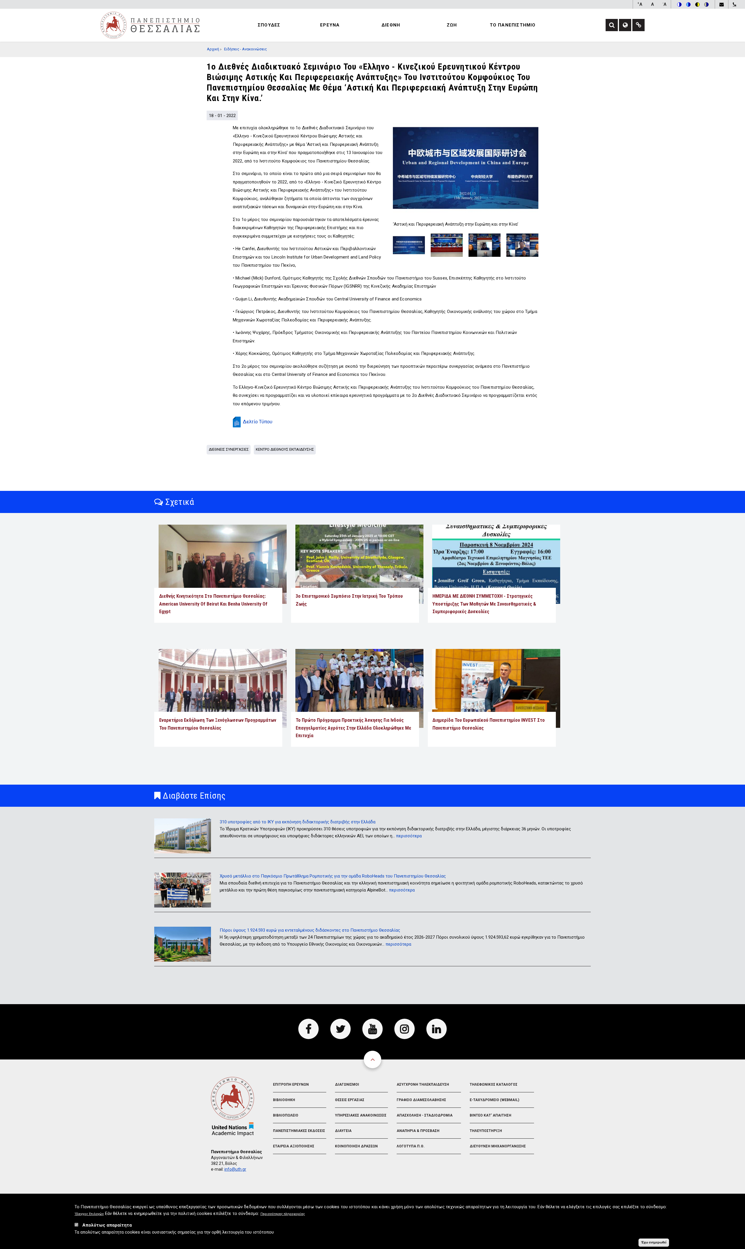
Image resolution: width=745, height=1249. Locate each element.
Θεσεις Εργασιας (349, 1100)
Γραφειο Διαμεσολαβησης (421, 1100)
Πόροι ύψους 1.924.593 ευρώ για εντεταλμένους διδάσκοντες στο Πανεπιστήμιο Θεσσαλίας (310, 930)
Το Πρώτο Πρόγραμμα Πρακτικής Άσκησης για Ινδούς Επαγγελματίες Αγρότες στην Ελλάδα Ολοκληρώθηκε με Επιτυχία (353, 727)
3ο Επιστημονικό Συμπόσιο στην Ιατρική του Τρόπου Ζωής (349, 599)
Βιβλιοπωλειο (285, 1115)
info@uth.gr (235, 1169)
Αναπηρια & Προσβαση (418, 1131)
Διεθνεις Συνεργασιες (229, 449)
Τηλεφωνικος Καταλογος (493, 1084)
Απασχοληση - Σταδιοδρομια (425, 1115)
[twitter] (340, 1029)
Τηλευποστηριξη (486, 1131)
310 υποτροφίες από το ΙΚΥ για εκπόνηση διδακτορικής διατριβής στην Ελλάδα (297, 822)
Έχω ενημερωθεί (653, 1242)
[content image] (465, 168)
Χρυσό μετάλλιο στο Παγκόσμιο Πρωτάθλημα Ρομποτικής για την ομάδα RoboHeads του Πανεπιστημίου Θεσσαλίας (333, 876)
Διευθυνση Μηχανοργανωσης (498, 1146)
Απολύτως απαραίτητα (107, 1225)
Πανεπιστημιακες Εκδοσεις (299, 1131)
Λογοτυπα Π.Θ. (411, 1146)
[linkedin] (436, 1029)
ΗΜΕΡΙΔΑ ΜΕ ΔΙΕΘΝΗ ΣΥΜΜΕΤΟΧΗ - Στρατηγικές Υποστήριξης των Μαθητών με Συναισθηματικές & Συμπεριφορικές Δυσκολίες (484, 603)
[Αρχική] (149, 24)
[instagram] (404, 1029)
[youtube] (372, 1029)
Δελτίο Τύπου (257, 421)
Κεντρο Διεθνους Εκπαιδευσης (285, 449)
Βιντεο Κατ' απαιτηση (490, 1115)
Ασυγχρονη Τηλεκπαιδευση (423, 1084)
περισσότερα (409, 835)
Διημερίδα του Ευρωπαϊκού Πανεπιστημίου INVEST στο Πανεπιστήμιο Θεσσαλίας (488, 723)
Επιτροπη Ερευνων (291, 1084)
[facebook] (308, 1029)
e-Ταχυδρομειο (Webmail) (494, 1100)
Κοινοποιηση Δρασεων (356, 1146)
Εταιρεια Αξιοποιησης (293, 1146)
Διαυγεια (343, 1131)
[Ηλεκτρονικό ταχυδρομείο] (721, 4)
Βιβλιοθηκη (284, 1100)
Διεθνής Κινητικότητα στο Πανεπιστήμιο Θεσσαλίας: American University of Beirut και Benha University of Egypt (213, 603)
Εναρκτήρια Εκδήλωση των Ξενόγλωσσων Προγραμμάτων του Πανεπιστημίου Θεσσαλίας (217, 723)
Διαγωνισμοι (347, 1084)
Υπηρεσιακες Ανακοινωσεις (360, 1115)
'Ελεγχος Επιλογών (89, 1214)
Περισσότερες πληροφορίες (282, 1214)
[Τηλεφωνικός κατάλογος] (734, 4)
